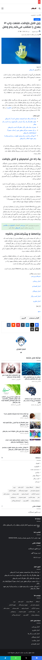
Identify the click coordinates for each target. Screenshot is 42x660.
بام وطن (31, 70)
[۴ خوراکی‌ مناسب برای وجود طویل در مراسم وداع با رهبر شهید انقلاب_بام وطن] (35, 450)
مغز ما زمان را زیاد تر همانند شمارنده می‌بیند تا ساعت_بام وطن (32, 400)
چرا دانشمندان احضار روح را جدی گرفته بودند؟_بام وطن (11, 376)
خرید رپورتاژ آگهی (36, 553)
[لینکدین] (27, 325)
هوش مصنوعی (22, 497)
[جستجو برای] (40, 9)
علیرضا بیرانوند (25, 494)
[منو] (2, 9)
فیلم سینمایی (15, 494)
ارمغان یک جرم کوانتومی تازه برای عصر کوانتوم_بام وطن (32, 378)
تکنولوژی (33, 15)
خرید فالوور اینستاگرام (34, 512)
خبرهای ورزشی (36, 276)
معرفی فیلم (6, 494)
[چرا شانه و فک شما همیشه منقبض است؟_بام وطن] (35, 416)
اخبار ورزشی (36, 627)
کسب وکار (36, 478)
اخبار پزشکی (37, 281)
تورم (14, 487)
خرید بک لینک (37, 557)
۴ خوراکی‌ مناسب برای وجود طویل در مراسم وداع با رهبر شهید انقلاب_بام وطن (15, 448)
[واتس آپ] (16, 658)
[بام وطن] (34, 8)
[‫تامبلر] (23, 325)
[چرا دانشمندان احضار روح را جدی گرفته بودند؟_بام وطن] (10, 368)
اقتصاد (37, 463)
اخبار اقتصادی (36, 286)
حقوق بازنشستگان (23, 490)
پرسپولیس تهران (35, 500)
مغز (38, 497)
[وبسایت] (21, 352)
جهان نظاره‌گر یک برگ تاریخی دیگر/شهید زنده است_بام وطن (15, 423)
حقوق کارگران (12, 490)
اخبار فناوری (37, 301)
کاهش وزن (26, 500)
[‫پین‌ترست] (18, 325)
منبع (39, 311)
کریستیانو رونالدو (16, 500)
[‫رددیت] (13, 325)
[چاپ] (32, 329)
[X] (32, 325)
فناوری (9, 108)
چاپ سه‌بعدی (33, 318)
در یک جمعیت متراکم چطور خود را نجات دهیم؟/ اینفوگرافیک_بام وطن (16, 441)
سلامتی (5, 225)
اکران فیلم (20, 487)
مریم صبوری (35, 31)
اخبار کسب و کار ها (34, 633)
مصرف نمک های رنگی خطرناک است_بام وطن (22, 127)
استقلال (37, 487)
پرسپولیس (13, 497)
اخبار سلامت (36, 640)
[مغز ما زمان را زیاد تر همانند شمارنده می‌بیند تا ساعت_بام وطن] (31, 390)
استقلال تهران (29, 487)
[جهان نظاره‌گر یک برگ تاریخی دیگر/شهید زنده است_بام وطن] (35, 425)
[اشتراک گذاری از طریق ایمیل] (37, 329)
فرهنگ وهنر (36, 475)
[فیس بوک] (37, 325)
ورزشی (22, 225)
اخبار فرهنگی (36, 291)
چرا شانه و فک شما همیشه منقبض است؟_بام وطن (20, 118)
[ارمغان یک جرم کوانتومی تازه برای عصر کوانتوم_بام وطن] (31, 369)
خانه (38, 15)
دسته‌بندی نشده (35, 469)
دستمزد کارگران (35, 494)
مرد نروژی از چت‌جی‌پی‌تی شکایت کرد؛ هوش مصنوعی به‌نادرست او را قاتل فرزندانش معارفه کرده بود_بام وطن (10, 400)
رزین (23, 318)
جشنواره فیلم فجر (34, 490)
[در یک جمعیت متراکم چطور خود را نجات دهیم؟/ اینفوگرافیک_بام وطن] (35, 439)
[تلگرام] (5, 658)
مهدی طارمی (31, 497)
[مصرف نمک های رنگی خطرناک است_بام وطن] (35, 434)
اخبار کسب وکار (36, 296)
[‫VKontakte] (9, 325)
